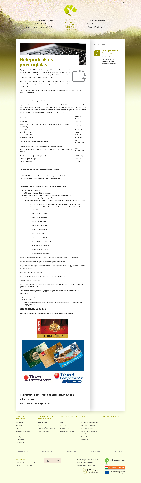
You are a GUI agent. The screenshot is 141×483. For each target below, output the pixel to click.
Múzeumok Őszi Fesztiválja (46, 428)
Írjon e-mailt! (54, 461)
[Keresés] (122, 2)
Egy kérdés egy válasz (88, 425)
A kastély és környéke (96, 20)
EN (118, 2)
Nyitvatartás (19, 422)
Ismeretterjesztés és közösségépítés (39, 27)
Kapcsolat (118, 451)
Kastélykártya (20, 440)
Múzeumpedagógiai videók (89, 422)
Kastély (62, 422)
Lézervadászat (42, 422)
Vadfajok (84, 437)
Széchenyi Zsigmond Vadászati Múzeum (70, 11)
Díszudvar (63, 425)
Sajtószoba (95, 451)
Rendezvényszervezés (23, 431)
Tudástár (90, 24)
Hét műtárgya (85, 434)
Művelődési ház (65, 428)
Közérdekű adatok (95, 27)
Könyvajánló (85, 440)
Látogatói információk (44, 24)
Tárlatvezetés (20, 428)
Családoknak (20, 443)
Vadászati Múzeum (46, 20)
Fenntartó (47, 451)
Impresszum (23, 451)
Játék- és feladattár (87, 428)
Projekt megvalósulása (67, 431)
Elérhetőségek (20, 434)
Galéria (40, 425)
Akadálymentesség (22, 437)
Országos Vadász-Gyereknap (110, 52)
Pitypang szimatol (43, 431)
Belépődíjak (19, 425)
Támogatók (71, 451)
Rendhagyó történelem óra (89, 431)
